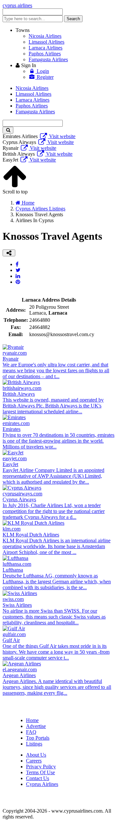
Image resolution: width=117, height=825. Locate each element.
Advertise (36, 726)
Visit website (61, 136)
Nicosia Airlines (45, 36)
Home (32, 720)
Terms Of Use (40, 772)
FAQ (31, 732)
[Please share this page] (9, 252)
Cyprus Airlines (42, 784)
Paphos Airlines (45, 53)
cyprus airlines (17, 5)
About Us (36, 755)
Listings (34, 744)
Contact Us (37, 778)
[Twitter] (18, 270)
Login (42, 71)
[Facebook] (17, 264)
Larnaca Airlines (45, 47)
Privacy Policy (41, 766)
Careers (34, 760)
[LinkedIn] (18, 276)
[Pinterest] (18, 282)
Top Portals (37, 738)
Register (44, 77)
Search (73, 18)
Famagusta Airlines (48, 59)
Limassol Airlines (46, 42)
